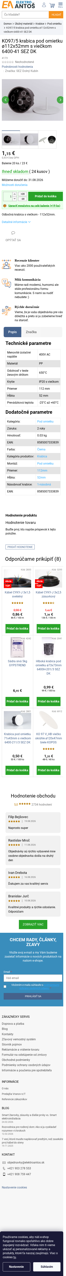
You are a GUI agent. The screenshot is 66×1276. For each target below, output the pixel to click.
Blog (5, 1044)
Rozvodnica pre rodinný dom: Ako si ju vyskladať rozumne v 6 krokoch (29, 1144)
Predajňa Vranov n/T (13, 1109)
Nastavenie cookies (14, 1202)
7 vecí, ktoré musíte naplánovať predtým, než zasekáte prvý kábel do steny (27, 1156)
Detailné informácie (14, 220)
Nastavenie (16, 1266)
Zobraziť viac (31, 939)
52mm (39, 487)
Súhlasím (47, 1266)
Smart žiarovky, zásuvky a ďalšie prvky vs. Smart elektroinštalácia (29, 1132)
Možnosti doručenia (14, 183)
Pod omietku (43, 427)
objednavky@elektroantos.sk (25, 1177)
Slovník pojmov (12, 1059)
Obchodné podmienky (16, 1075)
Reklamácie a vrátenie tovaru (20, 1065)
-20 (22, 196)
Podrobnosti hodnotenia (17, 66)
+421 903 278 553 (19, 1183)
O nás (5, 1103)
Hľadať (53, 14)
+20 (23, 192)
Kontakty (7, 1049)
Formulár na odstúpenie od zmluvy (24, 1070)
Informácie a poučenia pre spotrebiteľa (27, 1085)
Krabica (40, 464)
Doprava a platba (13, 1039)
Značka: (21, 71)
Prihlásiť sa (31, 1011)
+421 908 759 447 (19, 1189)
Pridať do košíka (44, 194)
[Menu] (57, 4)
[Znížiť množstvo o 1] (14, 196)
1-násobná (42, 496)
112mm (40, 480)
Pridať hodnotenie (20, 561)
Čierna (39, 455)
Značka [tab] (31, 330)
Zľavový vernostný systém (19, 1054)
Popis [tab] (12, 330)
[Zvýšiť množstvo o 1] (14, 192)
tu (14, 1257)
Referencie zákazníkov (14, 1114)
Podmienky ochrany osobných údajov (26, 1080)
